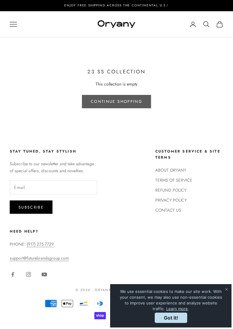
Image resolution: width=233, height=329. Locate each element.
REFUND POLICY (171, 190)
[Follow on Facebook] (13, 274)
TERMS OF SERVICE (173, 180)
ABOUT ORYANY (170, 170)
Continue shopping (116, 101)
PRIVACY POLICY (171, 200)
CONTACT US (168, 210)
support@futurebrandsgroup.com (39, 258)
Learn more (177, 308)
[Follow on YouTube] (44, 274)
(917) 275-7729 (40, 244)
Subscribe (31, 207)
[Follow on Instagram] (28, 274)
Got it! (171, 318)
